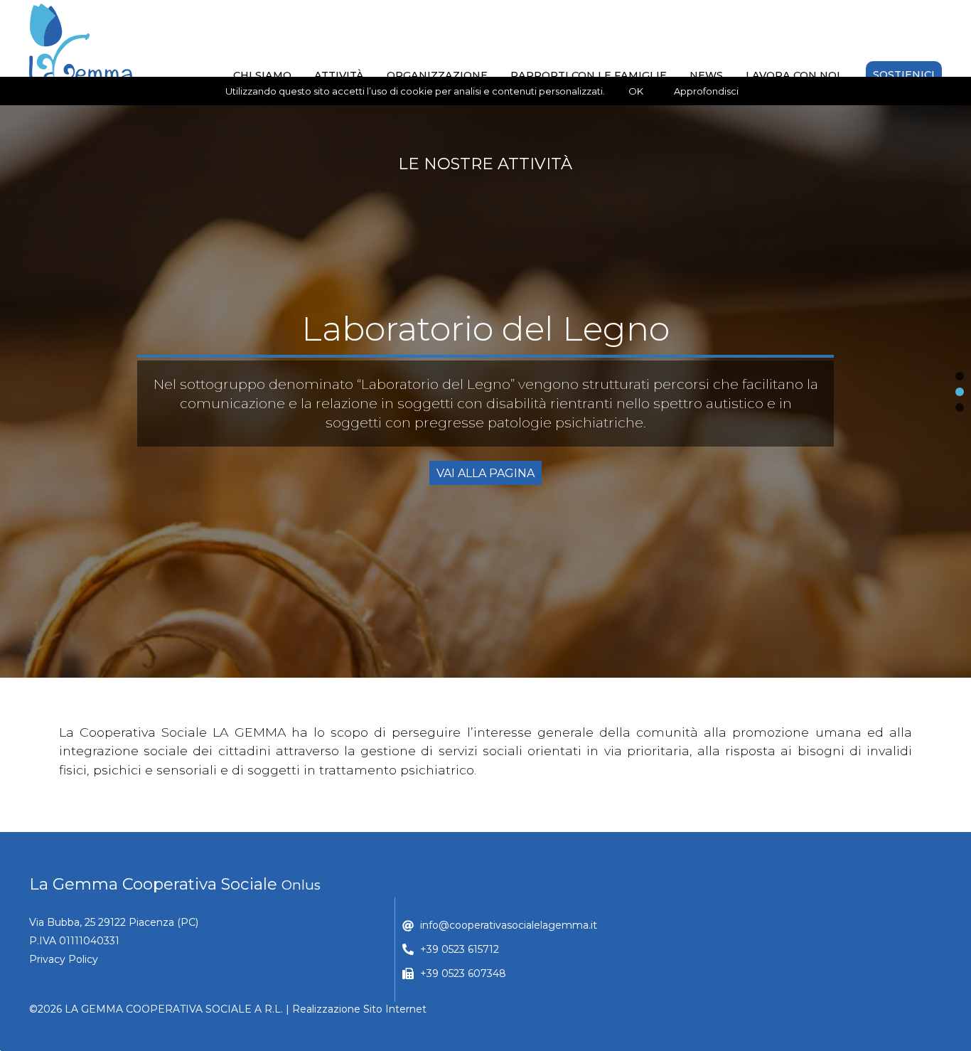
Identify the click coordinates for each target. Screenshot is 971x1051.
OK (635, 91)
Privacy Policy (63, 959)
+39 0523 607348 (463, 973)
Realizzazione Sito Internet (359, 1009)
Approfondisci (706, 91)
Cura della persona (485, 338)
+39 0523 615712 (459, 949)
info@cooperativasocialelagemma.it (508, 925)
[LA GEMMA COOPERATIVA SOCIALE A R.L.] (80, 43)
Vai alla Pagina (485, 463)
